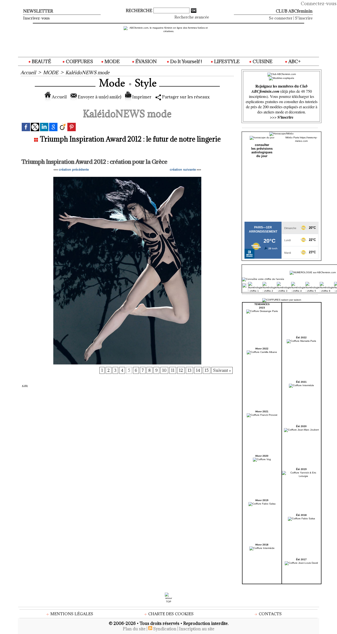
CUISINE (262, 61)
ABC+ (294, 61)
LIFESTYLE (226, 61)
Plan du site (134, 629)
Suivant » (222, 370)
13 (189, 370)
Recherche (139, 10)
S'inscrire (304, 18)
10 (164, 370)
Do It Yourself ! (185, 61)
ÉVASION (145, 61)
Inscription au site (196, 629)
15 (207, 370)
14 (198, 370)
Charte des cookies (170, 613)
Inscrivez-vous (36, 18)
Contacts (270, 613)
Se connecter (280, 18)
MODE (112, 61)
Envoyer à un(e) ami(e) (99, 97)
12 (181, 370)
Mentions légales (71, 613)
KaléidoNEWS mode (87, 72)
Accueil (28, 72)
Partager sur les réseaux (185, 97)
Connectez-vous (319, 3)
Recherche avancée (191, 17)
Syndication (164, 629)
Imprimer (141, 97)
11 (172, 370)
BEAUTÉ (41, 61)
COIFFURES (79, 61)
